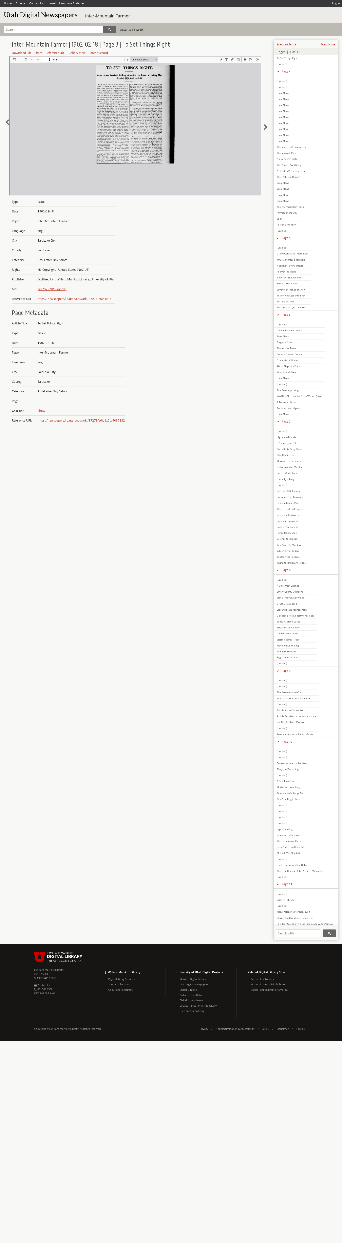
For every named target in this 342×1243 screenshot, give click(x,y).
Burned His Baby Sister (289, 449)
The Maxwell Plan (286, 153)
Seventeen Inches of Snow (291, 289)
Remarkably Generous (289, 835)
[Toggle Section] (278, 71)
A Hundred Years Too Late (291, 171)
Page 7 (286, 421)
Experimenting (285, 829)
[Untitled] (282, 64)
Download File (21, 53)
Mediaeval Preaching (288, 787)
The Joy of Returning (288, 769)
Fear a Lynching (285, 479)
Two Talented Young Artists (292, 710)
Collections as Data (191, 995)
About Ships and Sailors (290, 366)
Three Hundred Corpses (290, 509)
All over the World (286, 271)
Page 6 (286, 314)
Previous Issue (286, 44)
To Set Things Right (287, 58)
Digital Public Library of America (269, 990)
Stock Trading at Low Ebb (290, 597)
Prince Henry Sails (287, 532)
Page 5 (286, 238)
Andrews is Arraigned (288, 408)
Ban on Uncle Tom (287, 473)
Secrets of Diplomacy (288, 491)
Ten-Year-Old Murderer (290, 545)
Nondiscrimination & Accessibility (235, 1029)
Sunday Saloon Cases (288, 621)
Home (8, 3)
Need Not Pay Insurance (290, 265)
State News (283, 336)
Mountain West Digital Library (268, 984)
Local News (283, 93)
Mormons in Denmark (289, 461)
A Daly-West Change (288, 585)
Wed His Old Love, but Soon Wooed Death (299, 396)
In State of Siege (285, 301)
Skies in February (286, 900)
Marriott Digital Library (193, 979)
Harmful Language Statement (67, 3)
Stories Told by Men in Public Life (295, 918)
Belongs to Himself (287, 538)
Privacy (204, 1029)
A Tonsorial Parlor (286, 402)
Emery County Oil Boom (290, 591)
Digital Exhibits (188, 990)
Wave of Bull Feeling (288, 645)
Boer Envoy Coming (287, 527)
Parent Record (98, 53)
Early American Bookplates (291, 847)
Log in (336, 3)
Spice (280, 218)
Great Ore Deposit (287, 603)
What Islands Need (287, 372)
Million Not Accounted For (291, 295)
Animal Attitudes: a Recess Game (295, 734)
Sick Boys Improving (288, 390)
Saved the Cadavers (288, 515)
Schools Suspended (287, 283)
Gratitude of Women (288, 360)
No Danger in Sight (287, 159)
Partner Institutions (262, 979)
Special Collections (119, 984)
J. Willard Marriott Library (49, 969)
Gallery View (77, 53)
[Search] (109, 29)
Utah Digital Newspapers (194, 984)
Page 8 (286, 570)
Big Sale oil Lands (286, 437)
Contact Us (36, 3)
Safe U (265, 1029)
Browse (20, 3)
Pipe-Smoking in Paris (288, 799)
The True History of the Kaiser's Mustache (300, 871)
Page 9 (286, 671)
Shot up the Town (286, 348)
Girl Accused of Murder (289, 467)
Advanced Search (131, 30)
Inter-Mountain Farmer (107, 16)
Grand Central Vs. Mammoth (292, 253)
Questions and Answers (290, 330)
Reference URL (55, 53)
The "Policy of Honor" (288, 177)
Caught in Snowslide (288, 521)
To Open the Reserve (288, 556)
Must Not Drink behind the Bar (293, 698)
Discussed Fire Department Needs (295, 615)
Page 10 (287, 741)
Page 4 (286, 71)
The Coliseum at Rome (289, 841)
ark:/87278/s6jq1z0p (52, 289)
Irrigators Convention (288, 627)
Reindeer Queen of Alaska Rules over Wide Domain (305, 924)
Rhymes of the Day (287, 212)
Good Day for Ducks (288, 633)
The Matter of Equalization (291, 147)
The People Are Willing (289, 165)
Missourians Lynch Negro (291, 307)
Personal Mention (286, 224)
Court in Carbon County (289, 354)
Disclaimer (282, 1029)
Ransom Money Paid (288, 503)
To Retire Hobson (286, 651)
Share (38, 53)
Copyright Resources (120, 990)
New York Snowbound (289, 277)
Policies (300, 1029)
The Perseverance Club (289, 692)
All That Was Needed (288, 853)
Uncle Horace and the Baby (292, 865)
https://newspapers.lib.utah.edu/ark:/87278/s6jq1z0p (74, 299)
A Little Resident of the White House (296, 716)
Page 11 (287, 884)
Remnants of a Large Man (291, 793)
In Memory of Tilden (288, 551)
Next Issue (328, 44)
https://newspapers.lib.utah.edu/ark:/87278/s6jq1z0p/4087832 (81, 420)
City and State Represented (292, 609)
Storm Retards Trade (288, 639)
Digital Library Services (121, 979)
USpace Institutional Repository (198, 1005)
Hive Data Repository (192, 1011)
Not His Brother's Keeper (290, 722)
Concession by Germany (290, 497)
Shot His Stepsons (286, 455)
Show (41, 411)
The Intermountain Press (290, 206)
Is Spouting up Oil (286, 443)
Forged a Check (285, 342)
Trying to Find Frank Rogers (292, 562)
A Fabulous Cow (285, 781)
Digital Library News (191, 1000)
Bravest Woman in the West (292, 763)
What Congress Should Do (291, 259)
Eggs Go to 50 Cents (288, 657)
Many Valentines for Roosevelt (293, 911)
